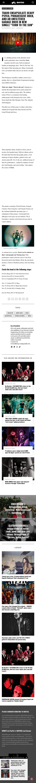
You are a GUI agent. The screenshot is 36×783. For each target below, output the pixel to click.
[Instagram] (17, 347)
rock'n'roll (8, 316)
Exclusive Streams (7, 8)
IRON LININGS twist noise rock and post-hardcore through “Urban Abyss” (17, 482)
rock (27, 313)
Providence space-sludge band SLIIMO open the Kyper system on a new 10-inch (17, 452)
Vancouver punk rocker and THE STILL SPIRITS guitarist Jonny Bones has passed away (16, 638)
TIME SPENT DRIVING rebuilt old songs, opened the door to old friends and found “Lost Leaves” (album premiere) (17, 420)
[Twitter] (16, 299)
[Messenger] (12, 299)
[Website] (20, 347)
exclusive (10, 313)
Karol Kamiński (15, 326)
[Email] (27, 299)
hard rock (19, 313)
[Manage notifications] (31, 778)
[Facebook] (9, 299)
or (15, 731)
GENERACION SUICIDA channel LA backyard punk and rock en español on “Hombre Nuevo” (17, 700)
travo (29, 316)
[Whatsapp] (20, 299)
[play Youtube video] (18, 43)
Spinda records (20, 316)
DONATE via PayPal (8, 731)
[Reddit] (23, 299)
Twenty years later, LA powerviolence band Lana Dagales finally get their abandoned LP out (18, 763)
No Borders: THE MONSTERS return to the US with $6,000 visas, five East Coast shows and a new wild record (18, 387)
